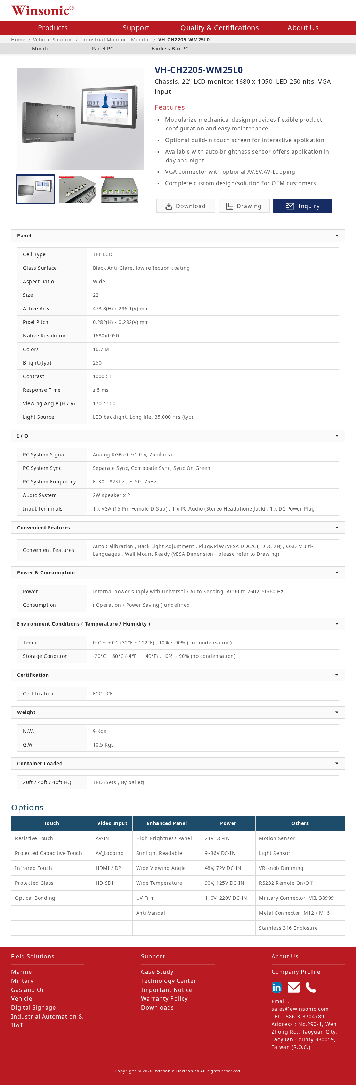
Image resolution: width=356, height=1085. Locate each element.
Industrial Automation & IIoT (47, 1021)
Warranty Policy (164, 998)
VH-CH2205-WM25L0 (184, 39)
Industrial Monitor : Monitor (115, 39)
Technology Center (168, 981)
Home (18, 39)
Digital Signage (33, 1007)
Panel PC (102, 48)
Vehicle (21, 998)
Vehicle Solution (53, 39)
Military (22, 981)
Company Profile (296, 972)
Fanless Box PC (170, 48)
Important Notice (167, 990)
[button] (178, 236)
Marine (21, 972)
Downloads (157, 1007)
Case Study (157, 972)
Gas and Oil (28, 990)
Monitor (42, 48)
